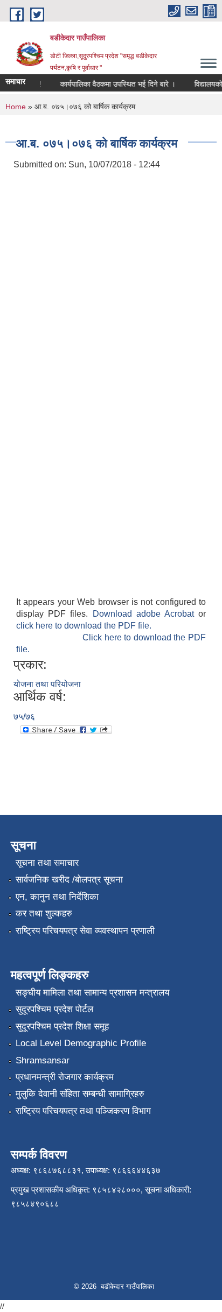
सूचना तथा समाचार (47, 863)
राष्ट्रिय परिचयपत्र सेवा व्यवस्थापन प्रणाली (85, 931)
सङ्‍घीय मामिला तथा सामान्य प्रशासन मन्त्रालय (92, 992)
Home (15, 106)
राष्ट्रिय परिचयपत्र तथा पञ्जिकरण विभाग (83, 1111)
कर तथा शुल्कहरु (44, 913)
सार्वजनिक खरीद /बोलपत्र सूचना (69, 879)
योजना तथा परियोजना (47, 684)
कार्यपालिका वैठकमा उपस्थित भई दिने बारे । (114, 84)
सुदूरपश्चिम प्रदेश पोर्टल (54, 1009)
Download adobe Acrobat (146, 613)
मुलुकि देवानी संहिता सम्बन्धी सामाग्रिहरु (80, 1094)
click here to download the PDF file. (83, 625)
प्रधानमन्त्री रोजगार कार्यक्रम (65, 1077)
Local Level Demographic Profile (81, 1043)
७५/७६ (24, 716)
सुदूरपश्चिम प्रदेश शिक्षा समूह (62, 1026)
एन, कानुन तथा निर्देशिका (57, 897)
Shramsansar (43, 1060)
